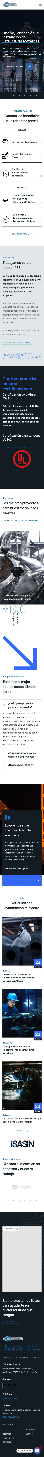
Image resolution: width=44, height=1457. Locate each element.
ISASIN (9, 1357)
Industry (6, 971)
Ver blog (20, 1131)
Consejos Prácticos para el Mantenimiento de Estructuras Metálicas (18, 1049)
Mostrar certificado (17, 447)
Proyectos (30, 1429)
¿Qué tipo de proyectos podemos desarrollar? (21, 705)
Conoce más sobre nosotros (16, 342)
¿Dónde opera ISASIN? (20, 765)
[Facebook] (9, 1385)
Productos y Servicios (8, 1440)
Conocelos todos (20, 234)
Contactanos (9, 1321)
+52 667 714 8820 (10, 1398)
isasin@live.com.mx (11, 1417)
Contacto (30, 1433)
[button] (7, 95)
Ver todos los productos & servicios (20, 520)
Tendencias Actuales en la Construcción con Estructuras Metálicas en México (18, 977)
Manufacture (8, 1043)
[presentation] (10, 50)
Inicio (4, 1429)
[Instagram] (20, 1385)
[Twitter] (4, 1385)
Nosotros (6, 1433)
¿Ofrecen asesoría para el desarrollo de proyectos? (22, 754)
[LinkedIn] (14, 1385)
